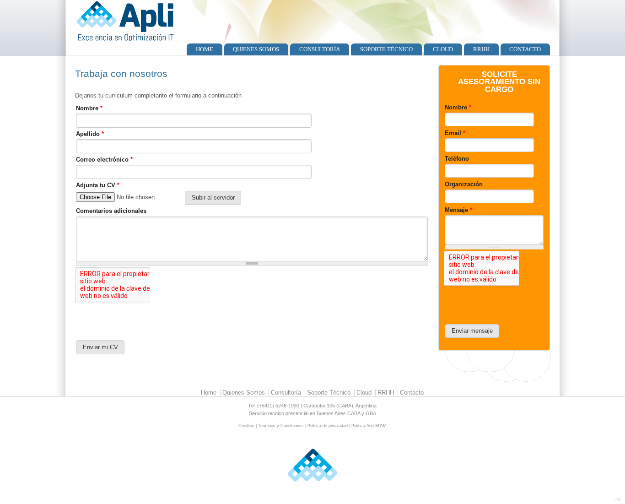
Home (204, 49)
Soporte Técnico (386, 49)
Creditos (246, 425)
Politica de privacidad (327, 425)
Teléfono (457, 158)
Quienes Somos (256, 49)
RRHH (481, 49)
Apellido (90, 133)
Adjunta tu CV (97, 185)
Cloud (443, 49)
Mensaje (458, 209)
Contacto (525, 49)
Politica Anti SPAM (369, 425)
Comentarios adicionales (111, 210)
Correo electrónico (104, 159)
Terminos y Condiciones (281, 425)
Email (455, 133)
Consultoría (319, 49)
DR (617, 499)
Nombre (89, 108)
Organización (464, 184)
